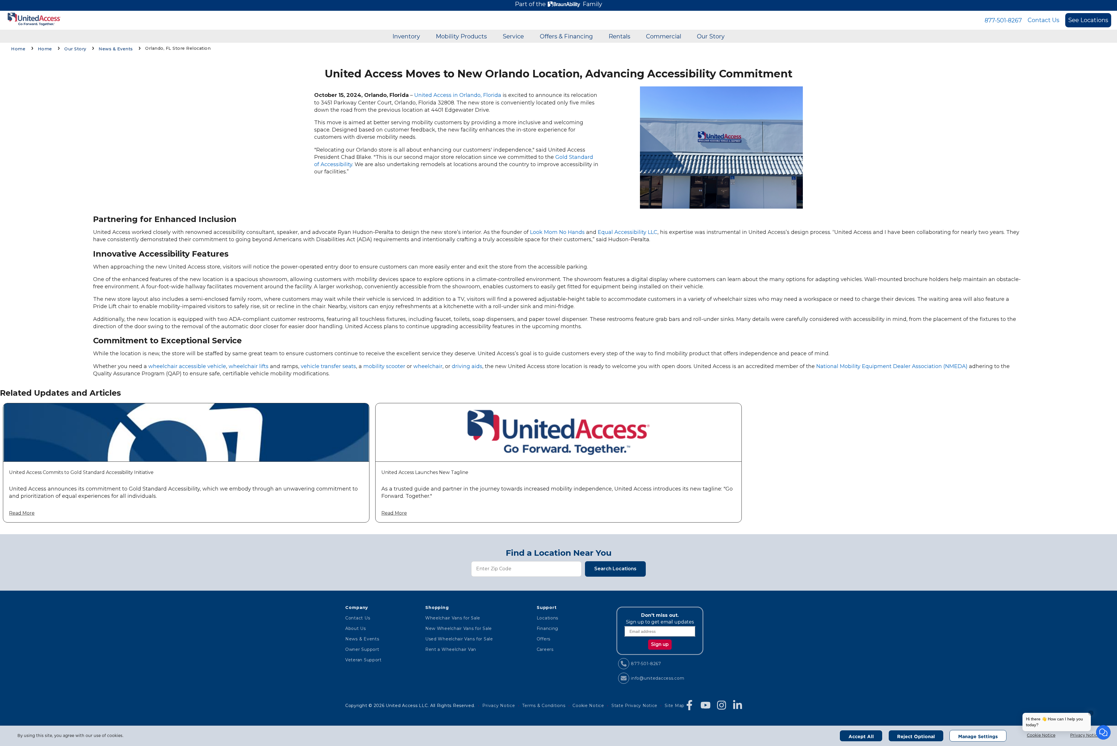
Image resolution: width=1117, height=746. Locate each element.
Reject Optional (916, 736)
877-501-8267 (1003, 20)
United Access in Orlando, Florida (457, 95)
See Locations (1088, 20)
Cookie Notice (1041, 735)
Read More (22, 513)
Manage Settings (978, 736)
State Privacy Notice (634, 705)
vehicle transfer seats (328, 366)
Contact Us (1043, 20)
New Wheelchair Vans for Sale (458, 628)
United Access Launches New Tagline (424, 472)
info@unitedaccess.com (657, 678)
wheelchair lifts (248, 366)
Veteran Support (363, 659)
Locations (547, 618)
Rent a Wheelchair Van (450, 649)
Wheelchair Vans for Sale (452, 618)
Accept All (861, 736)
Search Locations (615, 568)
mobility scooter (384, 366)
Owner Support (362, 649)
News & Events (362, 639)
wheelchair (427, 366)
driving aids (467, 366)
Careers (545, 649)
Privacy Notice (1085, 735)
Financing (547, 628)
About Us (355, 628)
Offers (543, 639)
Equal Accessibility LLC (627, 232)
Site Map (674, 705)
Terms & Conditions (543, 705)
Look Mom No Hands (557, 232)
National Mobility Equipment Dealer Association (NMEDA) (891, 366)
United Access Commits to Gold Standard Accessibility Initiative (81, 472)
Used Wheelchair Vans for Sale (459, 639)
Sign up (660, 644)
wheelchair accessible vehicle (187, 366)
